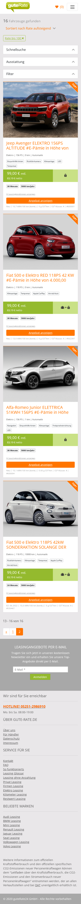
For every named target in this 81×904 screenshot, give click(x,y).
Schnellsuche (16, 49)
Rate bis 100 (13, 38)
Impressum (10, 743)
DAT (37, 885)
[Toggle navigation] (72, 7)
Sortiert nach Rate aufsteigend (29, 28)
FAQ (5, 765)
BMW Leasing (12, 821)
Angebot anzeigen (40, 200)
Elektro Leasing (13, 790)
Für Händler (11, 734)
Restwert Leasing (14, 799)
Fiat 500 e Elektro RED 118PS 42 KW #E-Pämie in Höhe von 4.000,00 (40, 277)
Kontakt (8, 761)
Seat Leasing (11, 838)
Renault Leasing (13, 829)
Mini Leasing (11, 825)
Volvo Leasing (12, 846)
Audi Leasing (11, 817)
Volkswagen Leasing (16, 842)
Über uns (9, 730)
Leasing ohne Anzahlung (19, 777)
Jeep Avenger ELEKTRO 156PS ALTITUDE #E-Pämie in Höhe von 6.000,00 (37, 148)
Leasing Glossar (13, 773)
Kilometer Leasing (15, 794)
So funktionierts (13, 769)
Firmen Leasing (13, 786)
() (61, 7)
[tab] (40, 49)
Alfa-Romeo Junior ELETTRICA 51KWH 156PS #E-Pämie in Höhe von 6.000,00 (37, 412)
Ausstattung (15, 62)
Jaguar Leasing (12, 833)
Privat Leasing (12, 782)
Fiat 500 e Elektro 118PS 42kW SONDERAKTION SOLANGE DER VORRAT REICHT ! (36, 547)
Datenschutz (11, 738)
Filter (10, 74)
